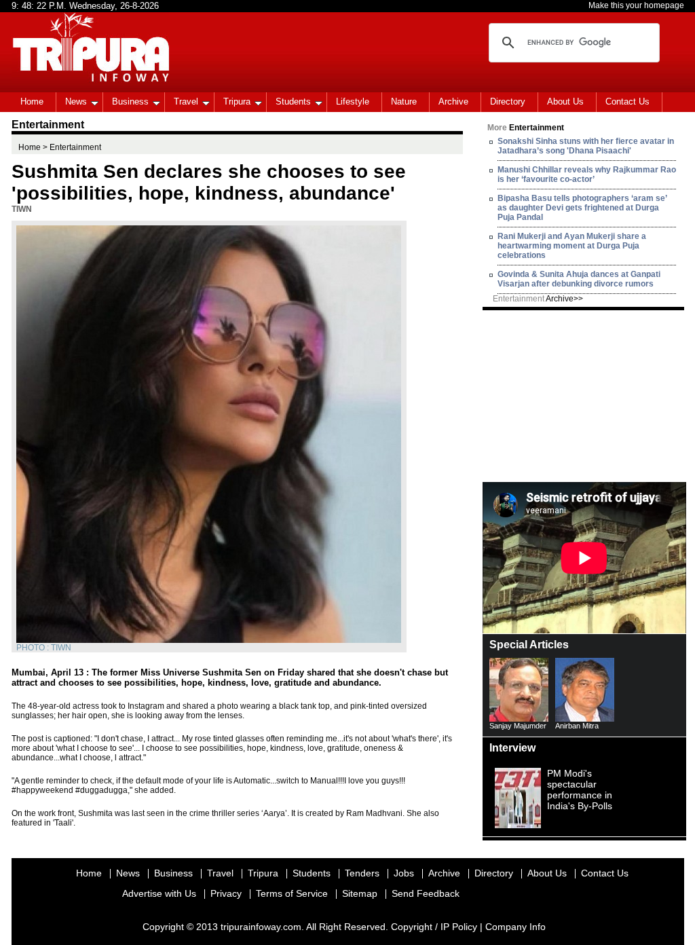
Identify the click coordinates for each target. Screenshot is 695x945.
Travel (186, 101)
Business (130, 101)
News (76, 101)
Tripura (236, 101)
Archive (453, 101)
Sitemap (359, 893)
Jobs (404, 873)
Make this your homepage (636, 5)
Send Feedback (425, 893)
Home (31, 101)
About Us (565, 101)
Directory (507, 101)
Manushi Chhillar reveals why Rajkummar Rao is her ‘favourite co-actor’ (586, 174)
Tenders (362, 873)
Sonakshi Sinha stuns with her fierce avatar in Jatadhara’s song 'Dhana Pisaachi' (585, 145)
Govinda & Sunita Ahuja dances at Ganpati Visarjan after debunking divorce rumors (578, 279)
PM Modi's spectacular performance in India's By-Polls (579, 789)
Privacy (226, 893)
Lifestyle (352, 101)
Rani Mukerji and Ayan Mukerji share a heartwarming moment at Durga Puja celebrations (571, 245)
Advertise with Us (159, 893)
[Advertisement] (584, 395)
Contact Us (627, 101)
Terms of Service (292, 893)
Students (293, 101)
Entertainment (538, 298)
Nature (404, 101)
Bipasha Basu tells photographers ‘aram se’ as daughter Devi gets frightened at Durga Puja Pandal (581, 207)
